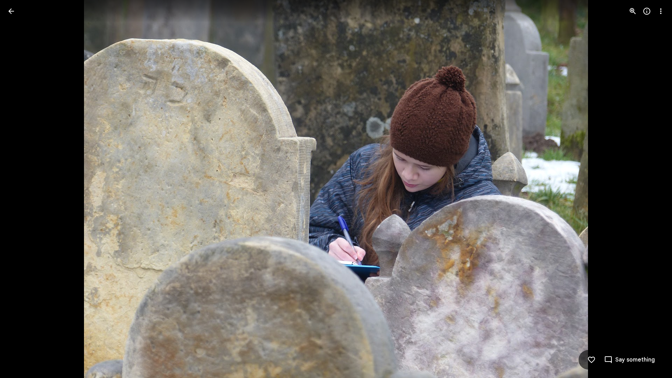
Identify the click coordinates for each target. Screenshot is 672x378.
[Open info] (647, 11)
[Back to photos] (11, 11)
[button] (19, 189)
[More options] (661, 11)
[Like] (591, 360)
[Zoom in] (633, 11)
